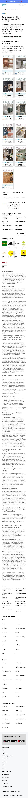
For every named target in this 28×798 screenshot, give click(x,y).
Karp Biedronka (6, 723)
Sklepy (5, 9)
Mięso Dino (5, 710)
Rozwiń (22, 233)
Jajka (16, 684)
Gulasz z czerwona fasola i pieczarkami (20, 602)
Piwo (16, 641)
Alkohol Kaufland (20, 715)
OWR (3, 765)
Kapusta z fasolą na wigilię (20, 598)
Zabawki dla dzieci (6, 671)
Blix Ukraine (5, 783)
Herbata (17, 645)
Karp (3, 667)
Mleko (3, 620)
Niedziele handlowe (7, 786)
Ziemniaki (4, 632)
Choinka (4, 663)
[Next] (27, 1)
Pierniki (17, 696)
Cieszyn (7, 229)
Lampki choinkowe (7, 680)
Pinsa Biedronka (6, 715)
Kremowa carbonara (4, 598)
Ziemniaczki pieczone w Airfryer (7, 602)
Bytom (20, 221)
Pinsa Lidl (4, 706)
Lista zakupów (5, 777)
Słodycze (4, 684)
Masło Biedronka (19, 706)
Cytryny (4, 696)
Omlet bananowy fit (20, 606)
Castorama (9, 9)
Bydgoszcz (5, 222)
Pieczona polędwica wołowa (7, 606)
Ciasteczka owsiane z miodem (7, 589)
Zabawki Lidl (18, 723)
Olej (15, 653)
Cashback (4, 780)
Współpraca (5, 753)
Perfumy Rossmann (20, 719)
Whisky (4, 641)
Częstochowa (19, 230)
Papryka (4, 636)
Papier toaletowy (19, 636)
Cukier (3, 624)
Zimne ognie (18, 680)
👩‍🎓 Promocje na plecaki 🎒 (14, 1)
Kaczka (17, 649)
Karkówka (4, 628)
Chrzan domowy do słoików (7, 593)
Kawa (3, 645)
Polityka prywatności (7, 756)
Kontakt (4, 768)
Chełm (7, 225)
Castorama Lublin (16, 9)
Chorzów (18, 226)
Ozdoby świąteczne (20, 667)
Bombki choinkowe (20, 675)
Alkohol (4, 675)
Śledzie (17, 671)
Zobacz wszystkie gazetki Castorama (12, 36)
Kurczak (4, 649)
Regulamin (4, 762)
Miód (3, 692)
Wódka (3, 653)
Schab (17, 692)
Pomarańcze (18, 688)
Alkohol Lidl (5, 719)
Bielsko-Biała (20, 217)
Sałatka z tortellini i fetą (7, 610)
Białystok (5, 217)
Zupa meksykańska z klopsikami (20, 589)
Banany (17, 624)
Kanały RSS (20, 795)
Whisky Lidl (5, 727)
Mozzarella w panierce (18, 610)
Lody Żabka (18, 710)
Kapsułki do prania (20, 628)
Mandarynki (5, 688)
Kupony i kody (5, 774)
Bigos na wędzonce (20, 593)
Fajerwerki (18, 663)
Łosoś (17, 632)
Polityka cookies (6, 759)
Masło (17, 620)
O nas (3, 750)
